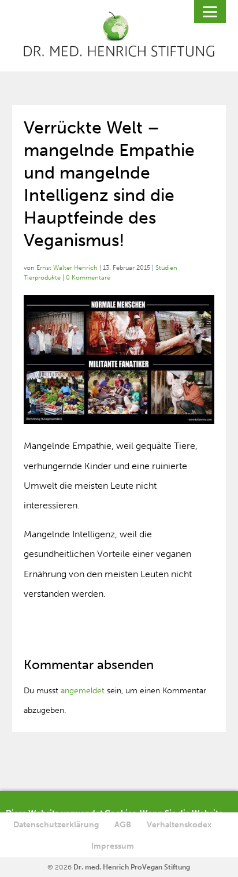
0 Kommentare (88, 277)
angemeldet (83, 691)
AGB (122, 825)
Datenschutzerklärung (56, 825)
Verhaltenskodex (179, 825)
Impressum (112, 846)
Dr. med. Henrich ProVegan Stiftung (131, 867)
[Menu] (210, 11)
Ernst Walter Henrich (67, 268)
